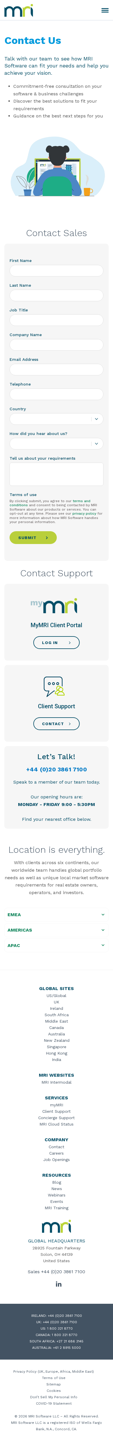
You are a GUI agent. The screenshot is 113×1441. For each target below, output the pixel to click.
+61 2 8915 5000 (67, 1348)
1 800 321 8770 (60, 1328)
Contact (56, 1146)
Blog (56, 1182)
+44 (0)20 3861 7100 (56, 769)
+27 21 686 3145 (70, 1341)
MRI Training (56, 1207)
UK (56, 1002)
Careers (56, 1153)
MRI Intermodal (56, 1082)
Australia (56, 1034)
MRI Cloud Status (56, 1124)
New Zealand (57, 1040)
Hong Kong (56, 1053)
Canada (56, 1027)
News (56, 1188)
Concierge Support (56, 1117)
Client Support (56, 1111)
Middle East (56, 1021)
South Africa (57, 1014)
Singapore (56, 1046)
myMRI (56, 1105)
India (56, 1059)
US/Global (56, 995)
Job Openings (56, 1159)
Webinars (56, 1195)
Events (56, 1201)
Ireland (56, 1008)
